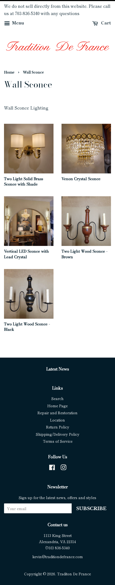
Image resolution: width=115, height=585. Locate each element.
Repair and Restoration (57, 412)
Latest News (57, 369)
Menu (17, 22)
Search (57, 398)
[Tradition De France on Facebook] (52, 468)
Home (9, 72)
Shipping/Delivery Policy (57, 434)
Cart (105, 22)
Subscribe (91, 508)
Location (57, 420)
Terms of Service (57, 441)
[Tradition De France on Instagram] (63, 468)
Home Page (57, 405)
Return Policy (57, 427)
